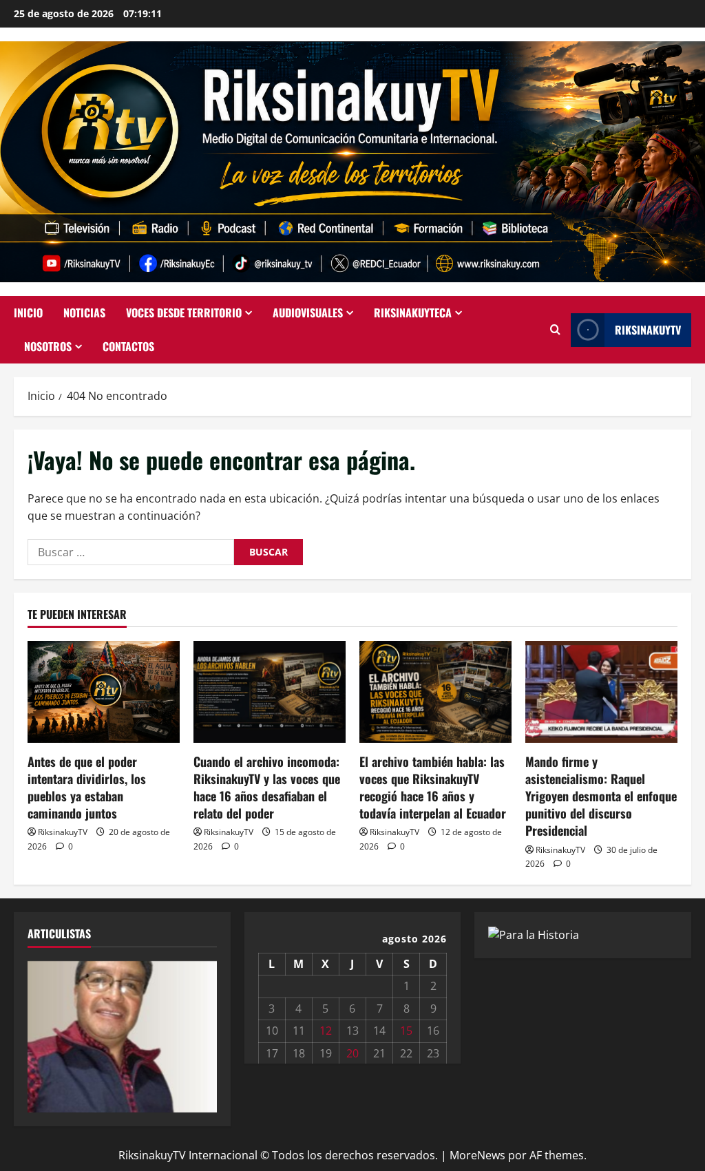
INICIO (28, 312)
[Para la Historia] (533, 934)
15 (406, 1030)
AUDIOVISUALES (308, 312)
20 (352, 1053)
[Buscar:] (131, 552)
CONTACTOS (128, 346)
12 (325, 1030)
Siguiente (199, 1033)
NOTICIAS (84, 312)
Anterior (44, 1033)
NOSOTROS (48, 346)
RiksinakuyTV (648, 329)
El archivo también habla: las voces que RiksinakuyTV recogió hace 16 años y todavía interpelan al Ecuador (432, 787)
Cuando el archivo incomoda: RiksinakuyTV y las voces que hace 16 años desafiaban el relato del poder (266, 787)
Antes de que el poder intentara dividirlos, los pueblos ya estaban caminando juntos (87, 787)
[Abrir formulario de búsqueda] (555, 330)
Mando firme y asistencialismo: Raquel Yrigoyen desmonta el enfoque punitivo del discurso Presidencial (601, 796)
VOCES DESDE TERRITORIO (184, 312)
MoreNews (477, 1155)
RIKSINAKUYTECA (413, 312)
